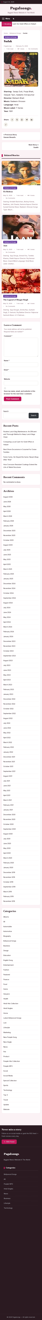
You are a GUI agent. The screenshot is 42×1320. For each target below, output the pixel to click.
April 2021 (6, 795)
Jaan (5, 246)
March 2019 (7, 892)
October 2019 (8, 882)
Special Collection (10, 1081)
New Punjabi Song (10, 1037)
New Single (7, 1042)
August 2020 (8, 834)
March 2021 (7, 800)
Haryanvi (6, 994)
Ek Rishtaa (8, 192)
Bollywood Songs (15, 33)
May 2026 (7, 506)
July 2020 (6, 839)
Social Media (8, 1076)
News (5, 1047)
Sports (5, 1085)
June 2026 (7, 502)
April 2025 (7, 564)
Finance (6, 979)
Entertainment (8, 965)
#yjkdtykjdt (9, 1304)
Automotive (7, 931)
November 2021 (9, 762)
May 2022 (6, 733)
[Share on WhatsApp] (22, 120)
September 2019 (9, 887)
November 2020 (9, 819)
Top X (5, 1095)
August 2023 (8, 661)
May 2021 (6, 791)
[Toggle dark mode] (14, 19)
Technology (7, 1090)
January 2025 (8, 579)
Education (7, 955)
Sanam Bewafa (10, 136)
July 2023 (6, 665)
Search (6, 411)
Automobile (7, 927)
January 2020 (8, 868)
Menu (7, 19)
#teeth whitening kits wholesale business (19, 1295)
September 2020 (9, 829)
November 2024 (9, 588)
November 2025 (9, 535)
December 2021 (9, 757)
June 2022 (7, 728)
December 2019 (9, 872)
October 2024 (8, 593)
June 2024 (7, 612)
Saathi (33, 146)
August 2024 (8, 603)
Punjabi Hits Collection (11, 1061)
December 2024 (9, 584)
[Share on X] (17, 120)
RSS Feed (10, 1142)
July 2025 (6, 550)
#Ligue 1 (19, 1304)
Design (6, 951)
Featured (6, 975)
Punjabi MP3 (7, 1066)
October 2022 (8, 709)
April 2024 (7, 622)
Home (6, 33)
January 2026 (8, 526)
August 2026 (8, 497)
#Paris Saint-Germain (12, 1278)
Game (5, 989)
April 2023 (7, 680)
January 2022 (8, 752)
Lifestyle (6, 1028)
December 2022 (9, 699)
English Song (8, 960)
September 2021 (9, 771)
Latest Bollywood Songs (12, 1018)
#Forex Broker (22, 1282)
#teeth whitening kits (12, 1299)
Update (6, 1105)
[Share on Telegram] (27, 120)
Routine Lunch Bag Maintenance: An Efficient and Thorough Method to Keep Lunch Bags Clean (20, 434)
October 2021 (8, 766)
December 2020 (9, 815)
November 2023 (9, 646)
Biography (7, 936)
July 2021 (6, 781)
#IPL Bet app (9, 1282)
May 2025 (7, 559)
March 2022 (7, 742)
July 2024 (6, 608)
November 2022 (9, 704)
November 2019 (9, 877)
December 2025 (9, 531)
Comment (8, 336)
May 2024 (7, 617)
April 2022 (7, 738)
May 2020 (7, 848)
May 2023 (7, 675)
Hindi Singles (8, 1008)
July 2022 (6, 723)
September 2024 (9, 598)
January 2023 (8, 694)
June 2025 (7, 555)
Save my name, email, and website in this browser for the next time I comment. (19, 392)
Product (6, 1056)
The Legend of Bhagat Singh (15, 300)
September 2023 (9, 656)
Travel (5, 1100)
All (4, 922)
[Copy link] (6, 125)
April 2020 (7, 853)
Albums (6, 917)
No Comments (33, 49)
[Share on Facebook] (12, 120)
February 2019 (8, 896)
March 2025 (7, 569)
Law (4, 1023)
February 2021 (8, 805)
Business (6, 946)
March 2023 (7, 685)
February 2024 (8, 632)
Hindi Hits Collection (10, 1004)
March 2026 (7, 516)
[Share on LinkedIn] (31, 120)
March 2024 (7, 627)
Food (5, 984)
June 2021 (7, 786)
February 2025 (8, 574)
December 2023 (9, 641)
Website (7, 379)
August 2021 (7, 776)
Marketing (7, 1032)
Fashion (6, 970)
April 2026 (7, 511)
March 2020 (7, 858)
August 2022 (7, 718)
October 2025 (8, 540)
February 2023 (8, 689)
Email (6, 370)
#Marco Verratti (28, 1299)
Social (5, 1071)
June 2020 (7, 843)
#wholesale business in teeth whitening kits (20, 1287)
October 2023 (8, 651)
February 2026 (8, 521)
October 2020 (8, 824)
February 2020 (8, 863)
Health (5, 999)
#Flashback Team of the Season (16, 1308)
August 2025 (8, 545)
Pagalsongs (20, 8)
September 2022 (9, 713)
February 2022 (8, 747)
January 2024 (8, 636)
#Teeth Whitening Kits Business (16, 1291)
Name (6, 360)
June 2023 (7, 670)
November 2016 (9, 901)
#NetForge (27, 1278)
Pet (4, 1052)
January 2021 (8, 810)
